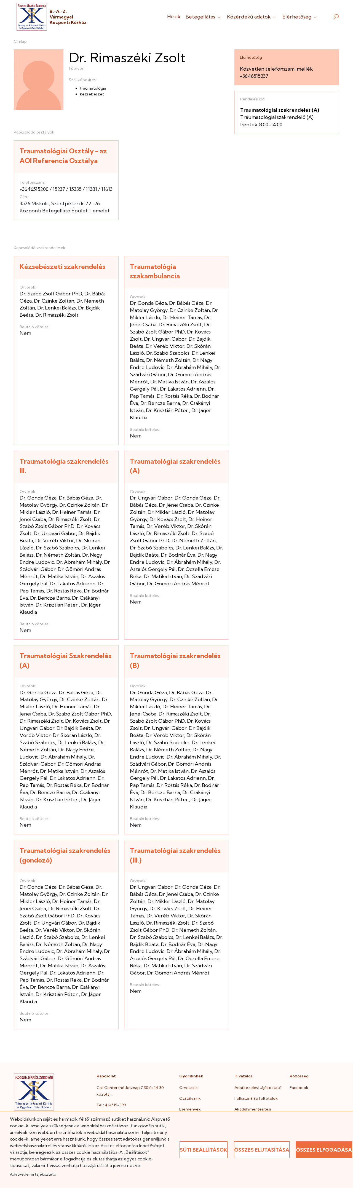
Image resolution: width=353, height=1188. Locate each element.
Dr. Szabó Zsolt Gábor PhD (51, 293)
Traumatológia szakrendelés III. (64, 466)
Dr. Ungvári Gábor (165, 339)
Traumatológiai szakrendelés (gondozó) (65, 855)
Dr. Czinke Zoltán (54, 301)
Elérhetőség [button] (297, 17)
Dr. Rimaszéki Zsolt (57, 315)
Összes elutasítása (261, 1150)
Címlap (20, 41)
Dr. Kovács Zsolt (167, 519)
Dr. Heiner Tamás (182, 317)
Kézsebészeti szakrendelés (62, 266)
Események (190, 1109)
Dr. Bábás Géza (186, 303)
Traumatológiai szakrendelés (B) (175, 660)
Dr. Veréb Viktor (165, 346)
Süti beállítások (203, 1150)
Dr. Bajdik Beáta (75, 728)
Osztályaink (190, 1098)
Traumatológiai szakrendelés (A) (175, 466)
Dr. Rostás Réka (174, 396)
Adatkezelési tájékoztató (258, 1087)
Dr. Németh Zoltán (168, 360)
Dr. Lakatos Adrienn (183, 389)
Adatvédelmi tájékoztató (33, 1174)
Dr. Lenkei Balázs (56, 308)
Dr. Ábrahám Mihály (189, 367)
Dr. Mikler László (167, 512)
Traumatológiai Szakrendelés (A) (65, 660)
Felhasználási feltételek (256, 1098)
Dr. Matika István (169, 381)
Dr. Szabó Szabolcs (167, 353)
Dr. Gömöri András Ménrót (178, 583)
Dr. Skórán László (72, 735)
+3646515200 (34, 189)
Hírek (173, 16)
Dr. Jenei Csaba (176, 505)
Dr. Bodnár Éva (178, 555)
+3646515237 (254, 76)
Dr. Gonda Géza (148, 303)
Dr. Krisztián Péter (167, 410)
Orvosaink (188, 1087)
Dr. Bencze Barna (160, 403)
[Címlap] (32, 16)
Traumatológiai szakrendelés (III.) (175, 855)
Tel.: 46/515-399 (111, 1104)
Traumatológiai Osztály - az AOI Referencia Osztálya (63, 156)
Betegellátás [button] (201, 17)
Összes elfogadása (324, 1150)
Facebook (299, 1087)
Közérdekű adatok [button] (249, 17)
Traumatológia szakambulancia (155, 271)
